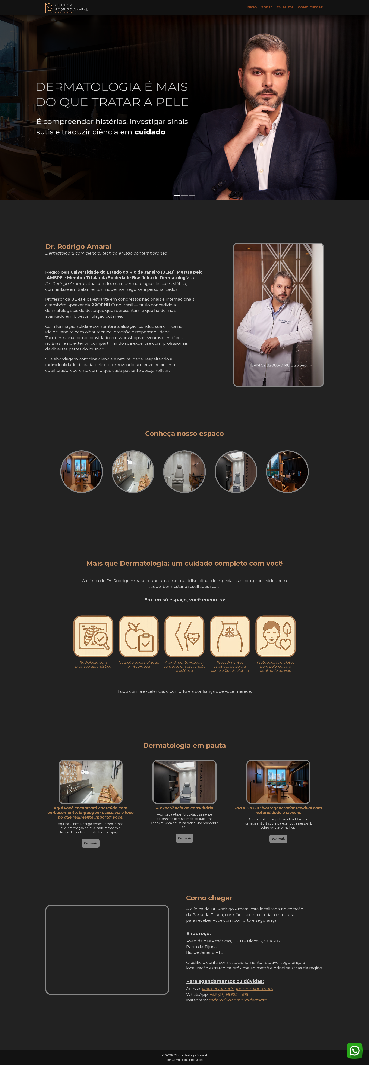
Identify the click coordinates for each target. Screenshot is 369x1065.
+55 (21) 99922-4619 (229, 994)
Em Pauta (285, 7)
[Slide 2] (184, 195)
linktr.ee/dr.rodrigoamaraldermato (237, 988)
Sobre (266, 7)
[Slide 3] (192, 195)
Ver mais (90, 843)
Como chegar (310, 7)
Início (252, 7)
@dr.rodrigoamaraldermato (238, 1000)
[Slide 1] (177, 195)
